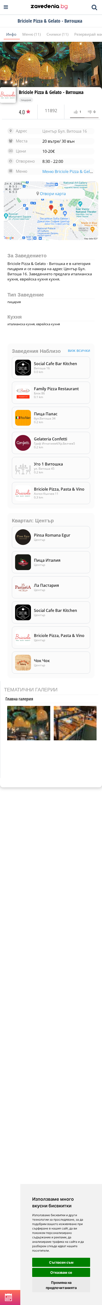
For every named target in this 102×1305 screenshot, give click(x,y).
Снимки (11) (58, 34)
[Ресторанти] (49, 7)
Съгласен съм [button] (61, 1262)
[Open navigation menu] (6, 7)
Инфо (11, 34)
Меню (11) (32, 34)
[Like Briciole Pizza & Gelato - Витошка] (76, 112)
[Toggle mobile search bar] (94, 7)
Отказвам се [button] (61, 1272)
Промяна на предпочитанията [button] (61, 1285)
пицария (26, 100)
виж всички (79, 350)
